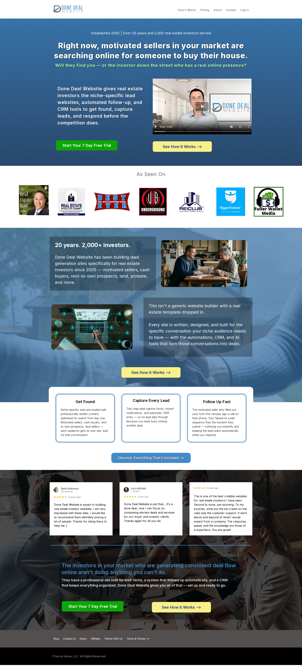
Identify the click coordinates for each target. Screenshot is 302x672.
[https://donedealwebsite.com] (67, 9)
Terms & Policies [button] (136, 638)
